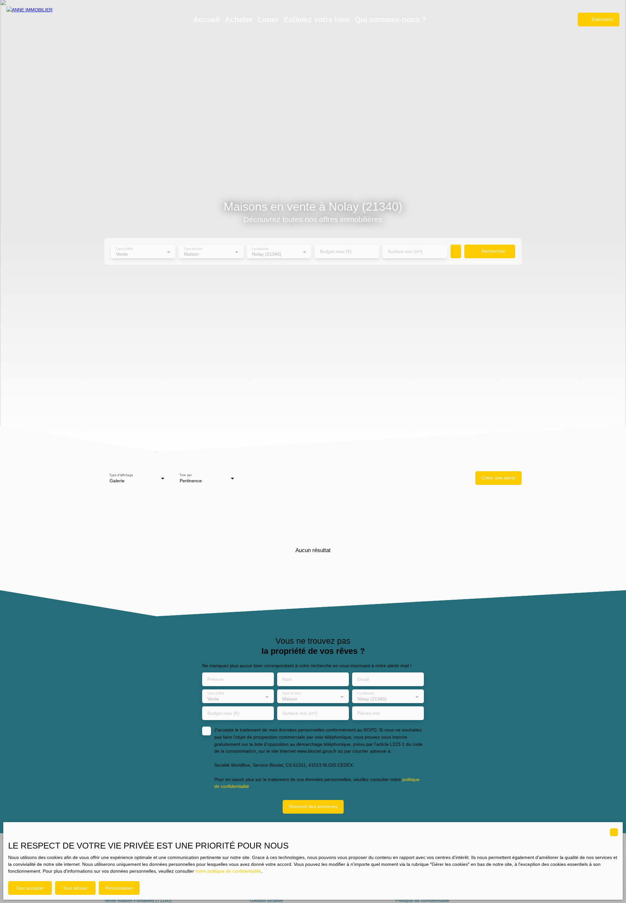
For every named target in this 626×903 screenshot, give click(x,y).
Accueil (206, 19)
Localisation (260, 248)
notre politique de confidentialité (228, 871)
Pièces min (368, 713)
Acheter (239, 19)
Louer (268, 19)
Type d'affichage (121, 475)
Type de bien (193, 248)
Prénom (215, 679)
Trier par (185, 475)
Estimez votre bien (317, 19)
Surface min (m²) (405, 251)
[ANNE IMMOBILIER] (39, 19)
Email (363, 679)
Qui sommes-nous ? (390, 19)
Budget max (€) (336, 251)
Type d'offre (124, 248)
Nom (287, 679)
